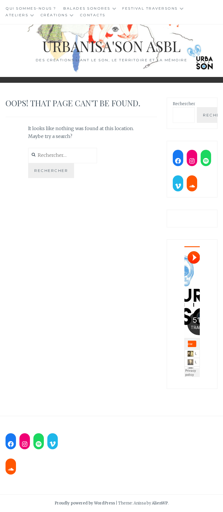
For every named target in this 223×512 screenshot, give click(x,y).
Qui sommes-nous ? (31, 8)
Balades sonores (86, 8)
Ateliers (17, 15)
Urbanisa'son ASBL (111, 46)
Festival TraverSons (150, 8)
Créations (54, 15)
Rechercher (184, 103)
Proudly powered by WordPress (85, 503)
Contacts (92, 15)
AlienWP (160, 503)
